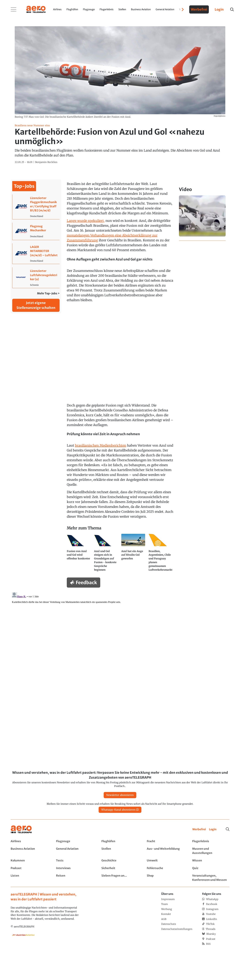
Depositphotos (219, 116)
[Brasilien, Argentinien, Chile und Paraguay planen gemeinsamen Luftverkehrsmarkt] (161, 554)
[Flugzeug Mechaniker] (36, 231)
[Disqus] (120, 631)
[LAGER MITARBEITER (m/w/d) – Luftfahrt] (36, 253)
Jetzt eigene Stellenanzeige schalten (35, 305)
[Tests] (74, 860)
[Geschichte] (120, 860)
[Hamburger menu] (13, 9)
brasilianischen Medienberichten (100, 445)
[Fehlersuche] (165, 868)
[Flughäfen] (120, 841)
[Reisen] (74, 878)
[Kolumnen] (29, 860)
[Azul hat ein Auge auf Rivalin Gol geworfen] (133, 554)
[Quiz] (210, 868)
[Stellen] (120, 851)
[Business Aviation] (29, 851)
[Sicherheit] (120, 868)
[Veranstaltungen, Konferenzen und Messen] (210, 878)
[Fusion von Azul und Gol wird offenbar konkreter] (79, 554)
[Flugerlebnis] (210, 841)
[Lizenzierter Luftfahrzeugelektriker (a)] (36, 277)
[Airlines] (29, 841)
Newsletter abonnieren (120, 795)
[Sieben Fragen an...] (120, 878)
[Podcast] (29, 868)
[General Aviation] (74, 851)
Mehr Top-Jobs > (48, 293)
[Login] (212, 829)
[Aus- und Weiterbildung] (165, 851)
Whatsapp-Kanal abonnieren (118, 809)
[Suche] (227, 829)
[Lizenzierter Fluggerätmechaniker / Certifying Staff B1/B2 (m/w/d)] (36, 206)
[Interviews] (74, 868)
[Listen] (29, 878)
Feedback (86, 582)
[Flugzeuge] (74, 841)
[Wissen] (210, 860)
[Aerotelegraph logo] (36, 9)
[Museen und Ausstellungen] (210, 851)
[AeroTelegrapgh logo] (21, 829)
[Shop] (165, 878)
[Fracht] (165, 841)
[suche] (232, 9)
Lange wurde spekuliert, (86, 221)
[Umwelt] (165, 860)
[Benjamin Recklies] (46, 162)
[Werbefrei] (199, 829)
